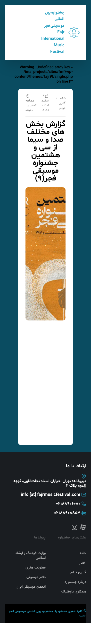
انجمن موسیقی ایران (31, 586)
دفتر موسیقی (36, 577)
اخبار (82, 563)
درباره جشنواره (75, 582)
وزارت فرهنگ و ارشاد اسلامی (30, 555)
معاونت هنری (35, 567)
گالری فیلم (78, 572)
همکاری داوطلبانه (73, 591)
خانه (63, 98)
